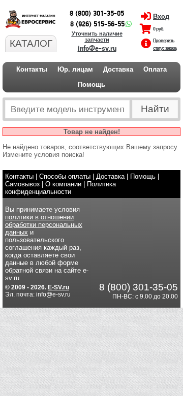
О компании (63, 184)
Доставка (118, 69)
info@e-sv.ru (97, 48)
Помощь (91, 84)
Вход (161, 16)
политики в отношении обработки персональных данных (43, 224)
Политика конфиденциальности (60, 187)
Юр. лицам (75, 69)
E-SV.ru (58, 287)
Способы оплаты (64, 176)
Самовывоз (22, 184)
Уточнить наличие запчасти (97, 36)
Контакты (31, 69)
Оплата (155, 69)
